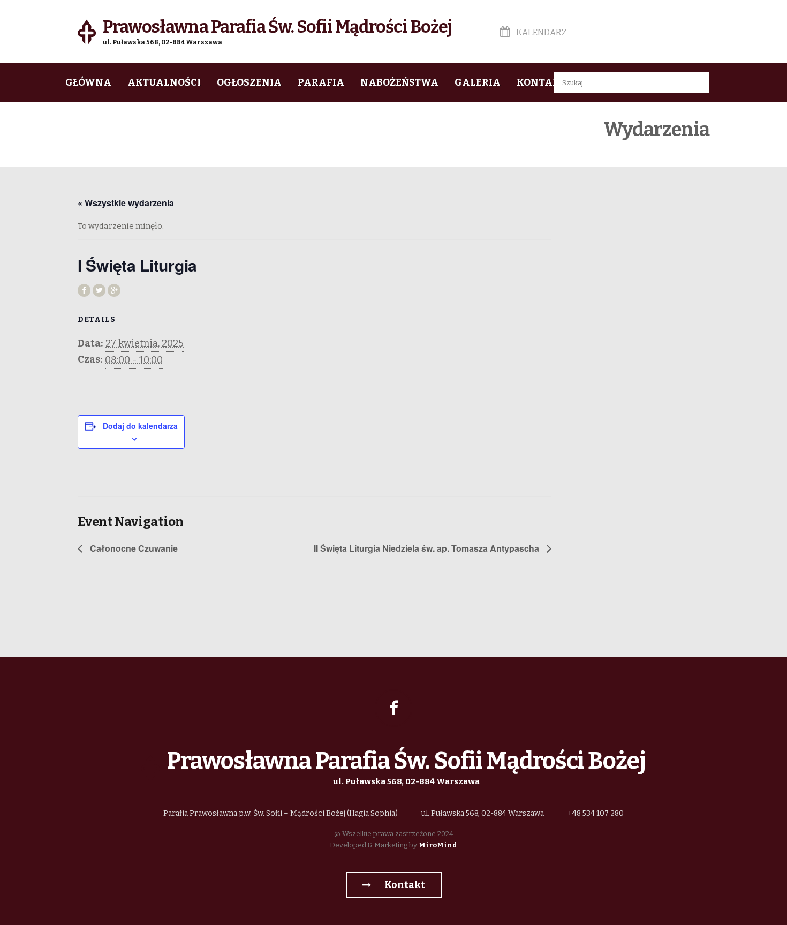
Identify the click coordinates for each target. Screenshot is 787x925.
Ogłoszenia (249, 82)
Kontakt (541, 82)
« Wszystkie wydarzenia (126, 203)
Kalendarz (540, 32)
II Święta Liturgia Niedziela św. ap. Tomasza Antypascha (427, 548)
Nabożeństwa (399, 82)
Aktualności (164, 82)
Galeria (478, 82)
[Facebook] (393, 708)
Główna (88, 82)
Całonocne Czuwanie (133, 548)
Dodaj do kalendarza (140, 425)
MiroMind (438, 845)
